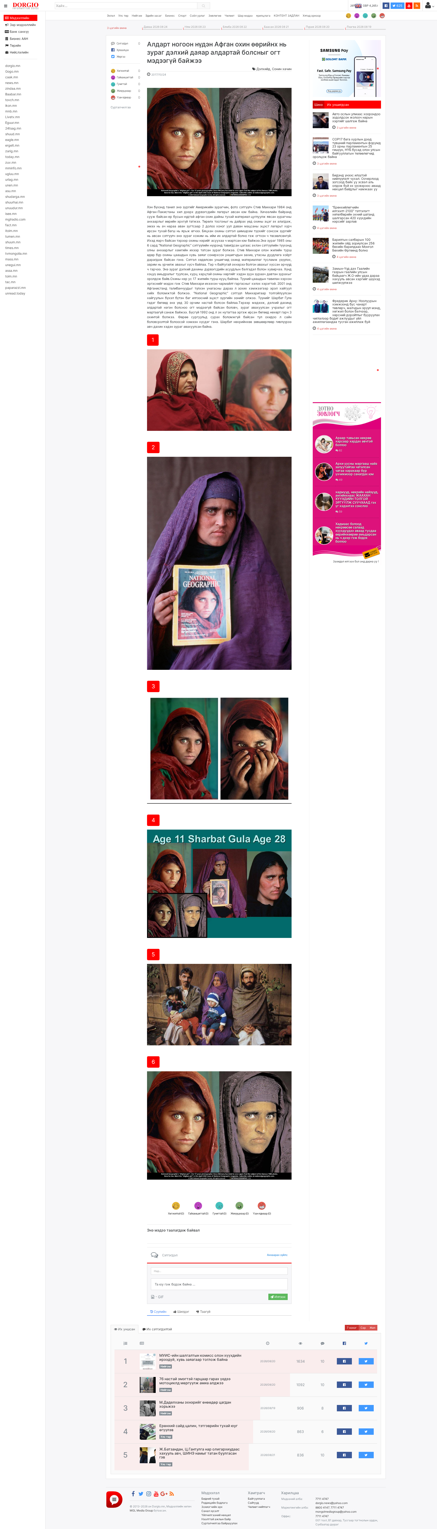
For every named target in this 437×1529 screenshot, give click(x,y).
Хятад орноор (312, 15)
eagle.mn (12, 140)
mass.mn (11, 259)
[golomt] (347, 68)
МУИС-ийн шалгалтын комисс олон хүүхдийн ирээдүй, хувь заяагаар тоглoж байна (200, 1357)
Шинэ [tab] (318, 105)
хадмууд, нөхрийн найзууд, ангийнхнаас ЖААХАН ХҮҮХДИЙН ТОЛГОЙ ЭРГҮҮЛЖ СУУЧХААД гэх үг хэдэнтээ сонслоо (356, 499)
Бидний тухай (210, 1498)
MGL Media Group (141, 1510)
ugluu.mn (12, 174)
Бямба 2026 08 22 (234, 26)
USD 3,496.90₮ (368, 5)
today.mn (12, 157)
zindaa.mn (13, 88)
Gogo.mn (12, 71)
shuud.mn (12, 134)
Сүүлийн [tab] (159, 1311)
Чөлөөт (229, 15)
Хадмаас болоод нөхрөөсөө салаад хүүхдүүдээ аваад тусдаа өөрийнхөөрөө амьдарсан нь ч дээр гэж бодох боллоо (355, 532)
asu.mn (10, 191)
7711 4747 (322, 1499)
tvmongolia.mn (16, 253)
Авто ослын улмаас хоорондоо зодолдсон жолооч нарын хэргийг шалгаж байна (356, 117)
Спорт (182, 15)
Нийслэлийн (18, 52)
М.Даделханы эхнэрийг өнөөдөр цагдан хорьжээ (195, 1404)
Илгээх (280, 1297)
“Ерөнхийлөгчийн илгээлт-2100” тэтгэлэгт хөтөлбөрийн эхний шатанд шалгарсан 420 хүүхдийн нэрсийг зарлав (353, 214)
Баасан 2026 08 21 (276, 26)
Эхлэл (111, 15)
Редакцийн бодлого (214, 1502)
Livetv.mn (12, 117)
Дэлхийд (263, 69)
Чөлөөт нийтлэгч (259, 1507)
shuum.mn (12, 242)
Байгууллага (256, 1498)
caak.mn (11, 77)
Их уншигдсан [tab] (338, 105)
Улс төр (123, 15)
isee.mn (11, 214)
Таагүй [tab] (204, 1311)
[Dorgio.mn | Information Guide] (114, 1499)
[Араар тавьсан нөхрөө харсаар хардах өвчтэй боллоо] (324, 444)
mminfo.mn (13, 168)
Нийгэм (137, 15)
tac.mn (10, 282)
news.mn (11, 83)
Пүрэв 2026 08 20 (317, 26)
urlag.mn (11, 179)
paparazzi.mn (15, 288)
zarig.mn (11, 151)
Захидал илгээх (327, 548)
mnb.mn (11, 111)
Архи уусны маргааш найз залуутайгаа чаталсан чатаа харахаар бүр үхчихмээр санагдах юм (356, 469)
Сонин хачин (282, 69)
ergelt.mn (12, 145)
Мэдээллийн (19, 18)
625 (399, 6)
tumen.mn (12, 236)
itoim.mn (11, 231)
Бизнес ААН (18, 39)
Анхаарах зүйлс (277, 1255)
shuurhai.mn (14, 202)
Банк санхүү (19, 31)
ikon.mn (11, 105)
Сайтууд (253, 1502)
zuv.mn (10, 162)
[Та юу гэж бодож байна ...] (219, 1284)
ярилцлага (263, 15)
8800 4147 (322, 1507)
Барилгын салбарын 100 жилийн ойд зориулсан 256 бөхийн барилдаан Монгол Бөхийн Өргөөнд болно (353, 245)
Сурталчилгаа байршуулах (219, 1523)
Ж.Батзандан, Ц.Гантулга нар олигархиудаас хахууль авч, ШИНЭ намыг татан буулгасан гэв (199, 1453)
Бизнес (170, 15)
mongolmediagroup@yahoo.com (335, 1511)
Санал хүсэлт (210, 1511)
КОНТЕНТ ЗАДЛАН (286, 15)
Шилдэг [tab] (182, 1311)
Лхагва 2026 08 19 (358, 26)
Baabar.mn (13, 94)
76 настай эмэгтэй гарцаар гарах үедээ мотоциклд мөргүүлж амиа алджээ (195, 1381)
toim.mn (11, 276)
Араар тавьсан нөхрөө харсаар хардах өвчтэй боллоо (354, 441)
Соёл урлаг (197, 15)
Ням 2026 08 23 (194, 26)
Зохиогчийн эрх (211, 1507)
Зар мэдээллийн (22, 25)
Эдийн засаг (153, 15)
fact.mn (11, 225)
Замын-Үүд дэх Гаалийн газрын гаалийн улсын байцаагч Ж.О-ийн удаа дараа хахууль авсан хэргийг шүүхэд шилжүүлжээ (356, 275)
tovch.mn (12, 100)
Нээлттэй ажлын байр (216, 1519)
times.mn (12, 248)
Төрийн (15, 45)
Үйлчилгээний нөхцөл (216, 1515)
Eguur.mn (12, 122)
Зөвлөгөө (214, 15)
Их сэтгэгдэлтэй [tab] (159, 1329)
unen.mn (11, 185)
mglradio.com (15, 219)
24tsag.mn (13, 128)
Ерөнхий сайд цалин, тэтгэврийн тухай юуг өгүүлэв (198, 1427)
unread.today (15, 293)
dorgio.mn (12, 66)
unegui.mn (13, 265)
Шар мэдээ (245, 15)
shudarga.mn (15, 196)
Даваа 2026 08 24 (155, 26)
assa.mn (11, 270)
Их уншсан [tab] (126, 1329)
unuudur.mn (14, 208)
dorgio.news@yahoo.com (331, 1503)
